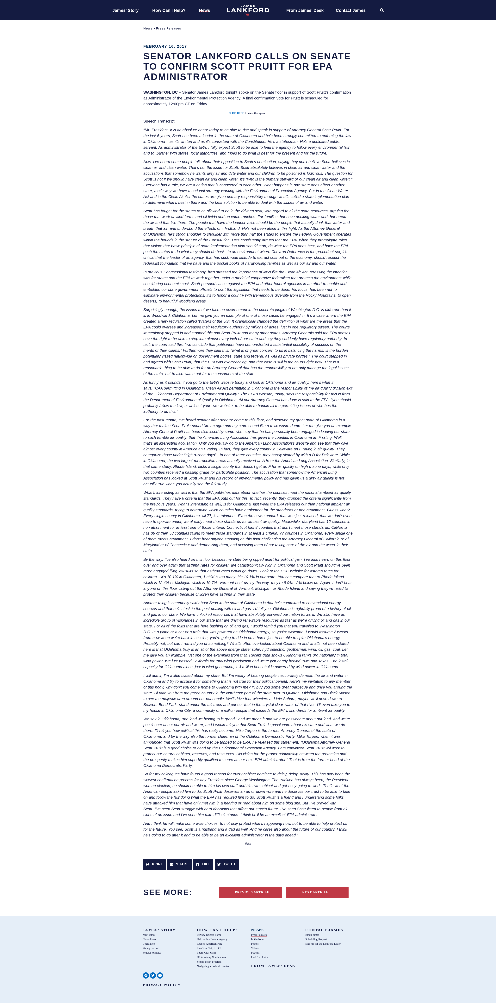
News (147, 28)
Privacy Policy (162, 985)
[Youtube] (160, 975)
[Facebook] (146, 975)
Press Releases (168, 28)
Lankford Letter (260, 957)
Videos (254, 948)
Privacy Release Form (209, 934)
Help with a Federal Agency (212, 939)
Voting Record (150, 948)
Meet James (149, 934)
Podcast (255, 952)
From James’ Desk (273, 966)
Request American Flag (209, 943)
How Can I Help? (217, 930)
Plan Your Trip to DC (208, 948)
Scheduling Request (316, 939)
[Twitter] (153, 975)
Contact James (324, 930)
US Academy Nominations (211, 957)
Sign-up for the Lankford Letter (323, 943)
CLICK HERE (236, 113)
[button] (154, 864)
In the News (257, 939)
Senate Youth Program (209, 961)
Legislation (149, 943)
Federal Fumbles (152, 952)
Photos (254, 943)
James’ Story (159, 930)
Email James (312, 934)
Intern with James (206, 952)
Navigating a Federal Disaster (213, 966)
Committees (149, 939)
